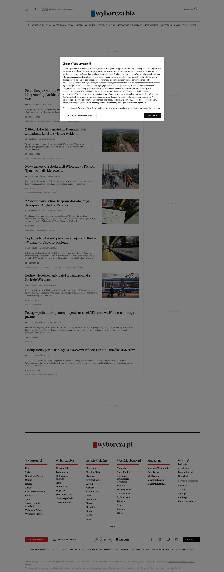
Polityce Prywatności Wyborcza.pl (103, 103)
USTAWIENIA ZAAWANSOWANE (79, 116)
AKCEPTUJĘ (152, 116)
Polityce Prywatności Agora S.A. (133, 103)
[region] (112, 89)
